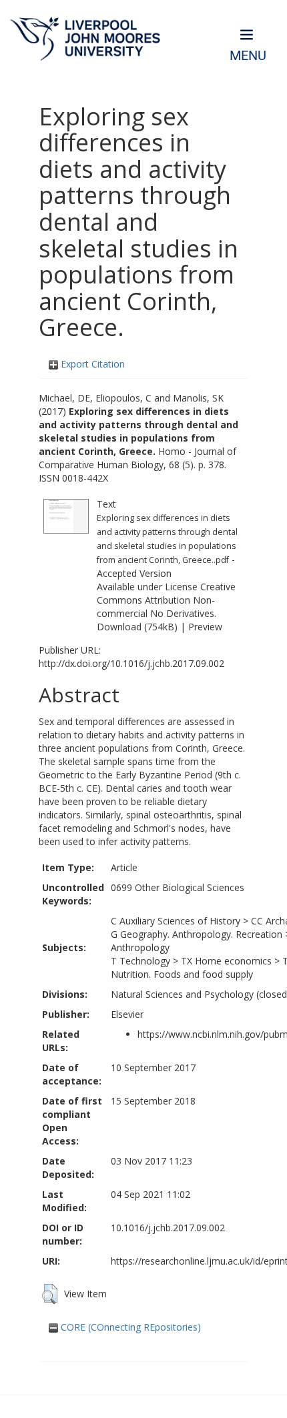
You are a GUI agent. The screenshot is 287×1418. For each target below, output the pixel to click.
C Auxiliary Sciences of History (175, 920)
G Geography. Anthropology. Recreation (196, 934)
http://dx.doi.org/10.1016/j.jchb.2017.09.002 (131, 663)
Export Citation (91, 364)
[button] (49, 1294)
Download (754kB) (137, 626)
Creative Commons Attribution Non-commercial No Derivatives (166, 600)
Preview (205, 626)
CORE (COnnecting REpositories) (129, 1327)
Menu (248, 55)
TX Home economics (226, 960)
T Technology (140, 960)
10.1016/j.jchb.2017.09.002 (168, 1227)
